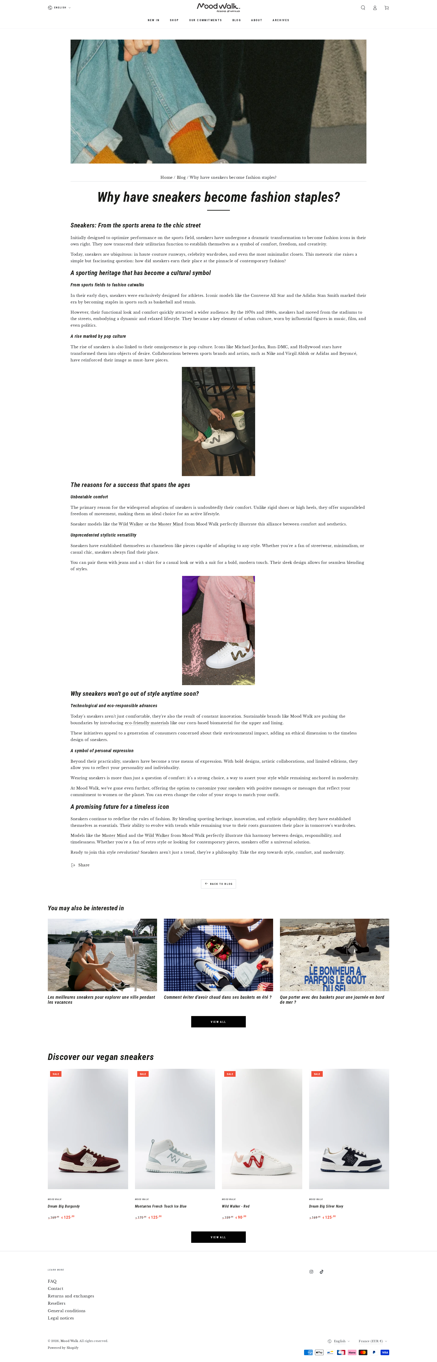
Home (166, 177)
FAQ (52, 1281)
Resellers (56, 1303)
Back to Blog (221, 884)
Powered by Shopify (63, 1347)
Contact (55, 1288)
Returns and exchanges (71, 1296)
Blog (181, 177)
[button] (363, 8)
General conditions (67, 1311)
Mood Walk (69, 1341)
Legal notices (61, 1318)
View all (218, 1022)
